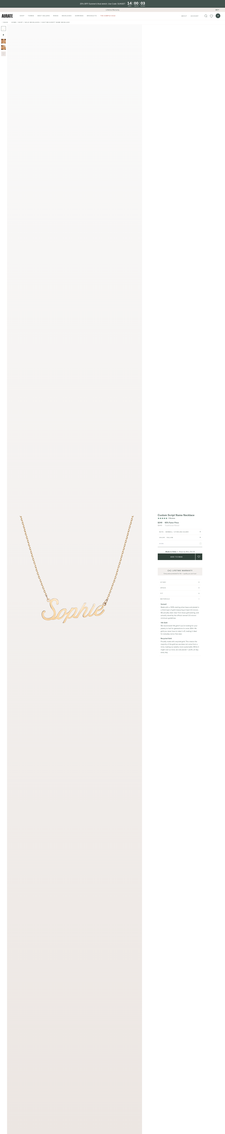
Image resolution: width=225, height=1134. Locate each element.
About (184, 16)
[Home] (7, 16)
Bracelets (92, 15)
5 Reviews (172, 518)
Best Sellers (44, 15)
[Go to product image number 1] (3, 28)
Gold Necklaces (32, 22)
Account (195, 16)
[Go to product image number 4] (3, 47)
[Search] (206, 16)
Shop (22, 15)
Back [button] (6, 22)
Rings (55, 15)
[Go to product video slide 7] (3, 35)
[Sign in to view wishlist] (211, 16)
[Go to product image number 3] (3, 41)
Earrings (79, 15)
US (216, 10)
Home (13, 22)
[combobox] (180, 532)
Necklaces (66, 15)
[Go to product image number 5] (3, 53)
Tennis (31, 15)
